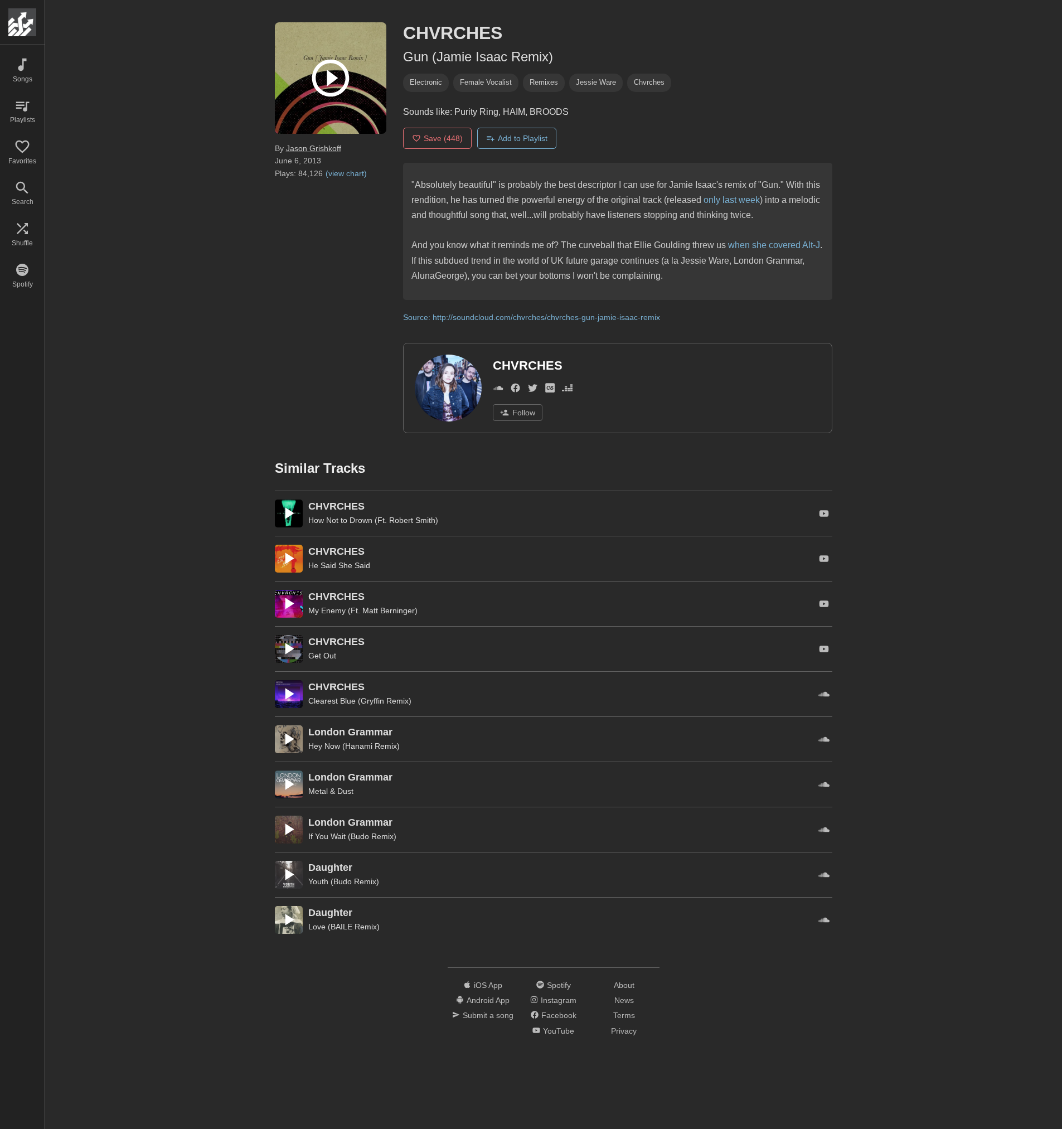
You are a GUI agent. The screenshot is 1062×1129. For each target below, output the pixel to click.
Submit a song (488, 1015)
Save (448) (443, 138)
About (624, 985)
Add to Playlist (522, 138)
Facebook (558, 1015)
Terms (624, 1015)
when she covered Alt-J (774, 245)
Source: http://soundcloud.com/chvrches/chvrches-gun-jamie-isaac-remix (531, 317)
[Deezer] (567, 390)
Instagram (558, 1000)
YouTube (558, 1030)
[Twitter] (532, 390)
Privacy (624, 1030)
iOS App (488, 985)
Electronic (426, 82)
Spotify (559, 985)
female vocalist (486, 82)
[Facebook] (515, 390)
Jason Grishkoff (313, 148)
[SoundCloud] (498, 390)
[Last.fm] (550, 390)
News (624, 1000)
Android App (488, 1000)
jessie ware (596, 82)
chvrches (649, 82)
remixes (544, 82)
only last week (732, 200)
